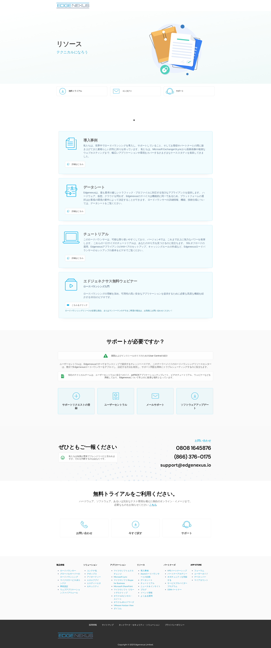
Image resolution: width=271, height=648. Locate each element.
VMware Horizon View (124, 605)
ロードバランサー (68, 570)
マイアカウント (201, 580)
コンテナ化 (92, 570)
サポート (180, 91)
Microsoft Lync (120, 577)
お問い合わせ (84, 533)
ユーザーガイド (201, 573)
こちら (153, 505)
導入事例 (144, 570)
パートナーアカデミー (177, 573)
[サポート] (170, 91)
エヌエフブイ (93, 580)
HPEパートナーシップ (177, 570)
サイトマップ (108, 625)
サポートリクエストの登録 (76, 406)
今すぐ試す (135, 533)
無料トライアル (75, 91)
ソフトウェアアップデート (195, 406)
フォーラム (199, 570)
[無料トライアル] (62, 91)
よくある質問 (146, 596)
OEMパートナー (174, 589)
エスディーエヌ (94, 583)
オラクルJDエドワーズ (124, 602)
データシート (146, 580)
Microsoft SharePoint (123, 586)
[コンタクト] (116, 91)
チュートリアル (147, 583)
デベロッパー (200, 577)
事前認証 (64, 586)
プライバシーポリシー (174, 625)
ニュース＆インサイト (150, 586)
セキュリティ (93, 586)
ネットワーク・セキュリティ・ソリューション (139, 625)
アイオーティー (94, 577)
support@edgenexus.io (185, 465)
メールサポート (155, 404)
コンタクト (127, 91)
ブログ (144, 589)
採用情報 (93, 625)
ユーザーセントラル (115, 404)
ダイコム (118, 608)
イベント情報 (146, 592)
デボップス (92, 573)
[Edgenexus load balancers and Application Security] (72, 5)
